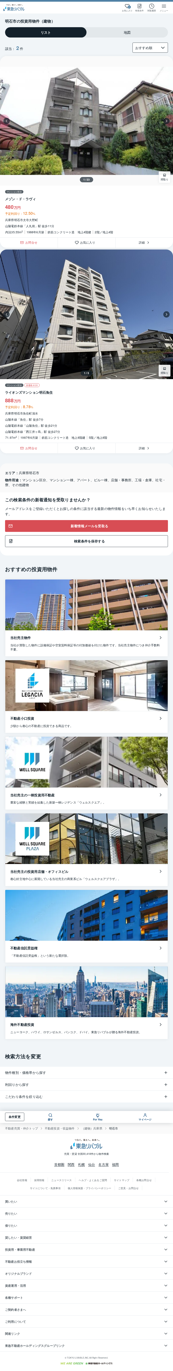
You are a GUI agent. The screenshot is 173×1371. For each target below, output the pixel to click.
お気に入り (89, 242)
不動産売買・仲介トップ (21, 1128)
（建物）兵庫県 (91, 1128)
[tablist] (86, 32)
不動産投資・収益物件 (60, 1128)
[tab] (45, 32)
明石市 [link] (113, 1128)
